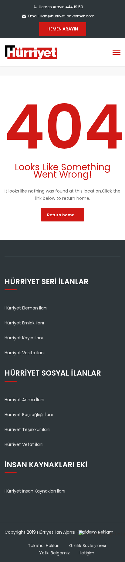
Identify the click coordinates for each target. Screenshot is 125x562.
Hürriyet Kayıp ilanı (24, 338)
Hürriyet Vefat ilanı (24, 444)
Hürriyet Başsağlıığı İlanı (29, 415)
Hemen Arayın (62, 29)
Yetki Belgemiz (54, 553)
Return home (60, 215)
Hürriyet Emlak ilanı (24, 323)
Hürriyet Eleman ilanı (26, 308)
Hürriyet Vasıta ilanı (25, 353)
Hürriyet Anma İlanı (24, 400)
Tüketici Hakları (43, 546)
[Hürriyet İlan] (31, 52)
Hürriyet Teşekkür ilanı (27, 429)
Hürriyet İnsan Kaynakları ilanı (35, 491)
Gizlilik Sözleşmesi (87, 546)
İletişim (86, 553)
